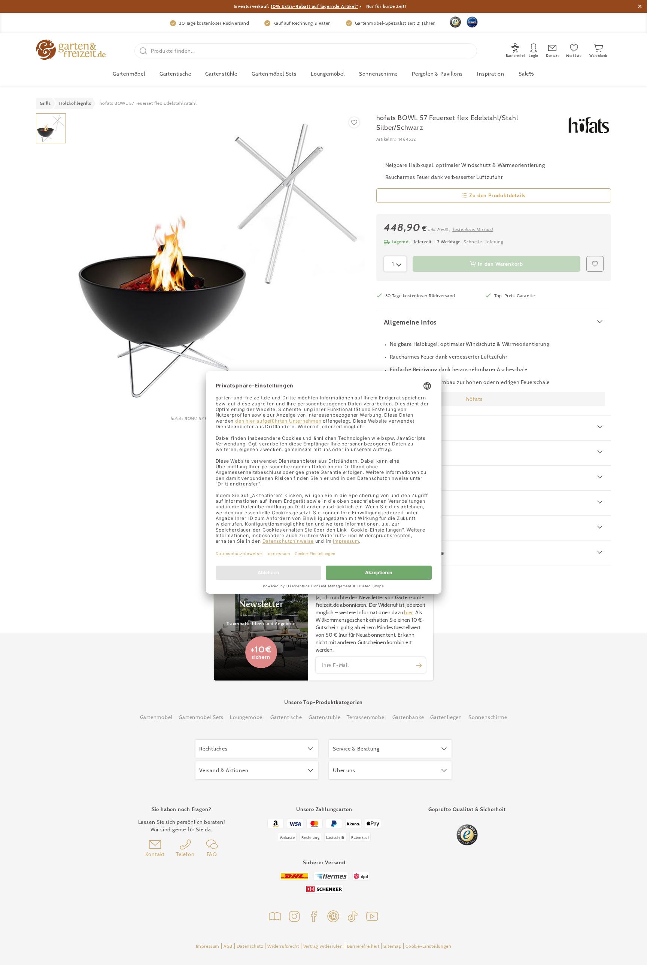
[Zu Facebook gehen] (314, 917)
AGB (228, 946)
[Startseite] (71, 51)
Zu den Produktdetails (497, 195)
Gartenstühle (221, 73)
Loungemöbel (328, 73)
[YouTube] (372, 917)
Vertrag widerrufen (323, 946)
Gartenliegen (446, 717)
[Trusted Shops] (455, 22)
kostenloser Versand (473, 229)
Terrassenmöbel (366, 717)
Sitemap (392, 946)
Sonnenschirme (378, 73)
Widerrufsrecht (283, 946)
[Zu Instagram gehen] (294, 917)
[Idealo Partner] (472, 22)
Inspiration (490, 73)
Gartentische (175, 73)
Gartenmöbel (156, 717)
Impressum (207, 946)
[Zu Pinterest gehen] (333, 917)
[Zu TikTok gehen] (353, 917)
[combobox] (395, 263)
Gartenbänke (408, 717)
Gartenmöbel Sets (274, 73)
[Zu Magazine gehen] (275, 917)
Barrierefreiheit (363, 946)
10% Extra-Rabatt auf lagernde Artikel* (314, 6)
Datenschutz (250, 946)
